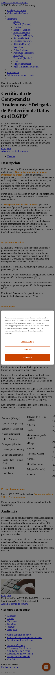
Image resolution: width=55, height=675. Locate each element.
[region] (27, 337)
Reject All (28, 349)
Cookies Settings (27, 341)
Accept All (27, 357)
